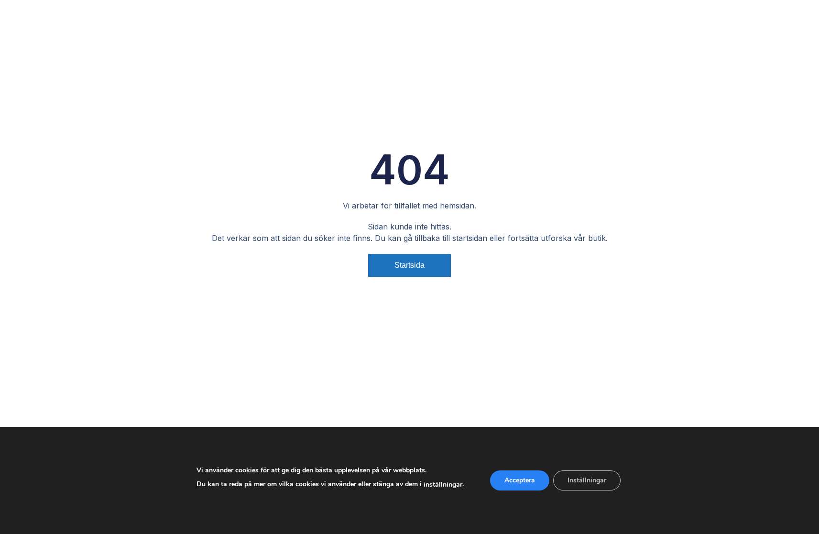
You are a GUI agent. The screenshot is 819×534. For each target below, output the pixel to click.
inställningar (443, 484)
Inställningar (587, 480)
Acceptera (519, 480)
